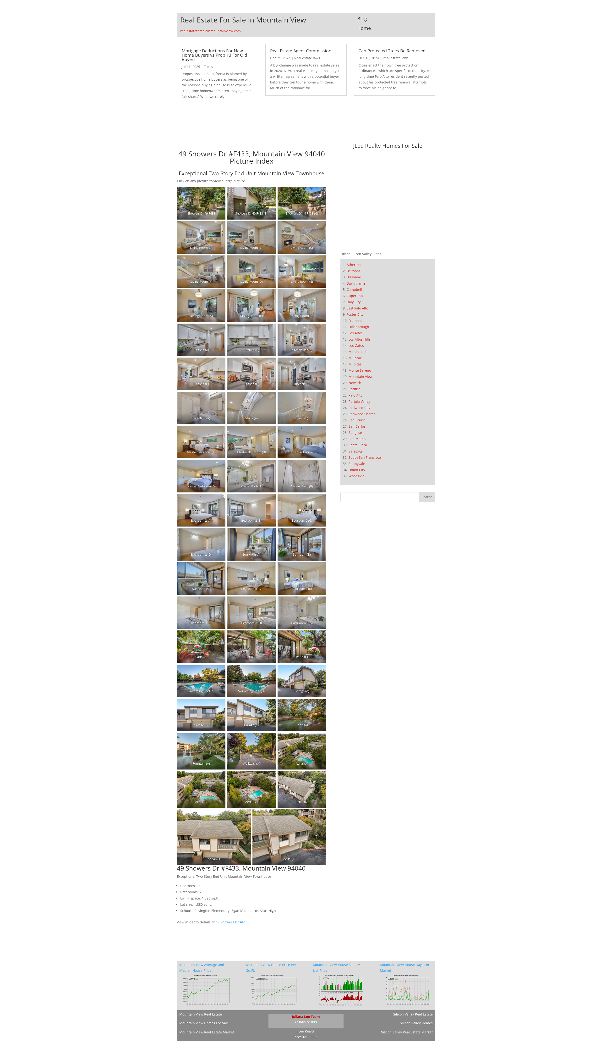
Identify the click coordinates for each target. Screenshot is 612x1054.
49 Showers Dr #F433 (232, 922)
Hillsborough (359, 327)
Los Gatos (356, 345)
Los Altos (356, 333)
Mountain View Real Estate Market (206, 1032)
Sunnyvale (357, 463)
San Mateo (357, 438)
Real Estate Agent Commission (300, 51)
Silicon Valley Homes (416, 1023)
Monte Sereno (360, 370)
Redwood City (359, 407)
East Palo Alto (357, 308)
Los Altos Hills (360, 339)
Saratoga (356, 451)
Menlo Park (357, 351)
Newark (355, 383)
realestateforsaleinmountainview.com (210, 31)
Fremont (355, 320)
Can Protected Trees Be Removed (392, 51)
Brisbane (354, 277)
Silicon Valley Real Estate (413, 1014)
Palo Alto (355, 395)
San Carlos (357, 426)
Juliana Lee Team (306, 1016)
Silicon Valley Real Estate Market (407, 1032)
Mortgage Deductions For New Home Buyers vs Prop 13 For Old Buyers (214, 55)
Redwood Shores (362, 414)
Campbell (354, 289)
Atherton (354, 264)
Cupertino (355, 295)
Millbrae (355, 358)
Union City (357, 470)
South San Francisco (365, 457)
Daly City (354, 302)
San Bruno (357, 420)
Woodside (356, 476)
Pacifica (355, 389)
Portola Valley (359, 401)
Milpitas (355, 364)
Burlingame (356, 283)
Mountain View (360, 376)
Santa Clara (358, 445)
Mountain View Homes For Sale (204, 1023)
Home (364, 28)
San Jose (355, 432)
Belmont (353, 271)
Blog (362, 18)
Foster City (355, 314)
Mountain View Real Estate (200, 1014)
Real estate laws (307, 58)
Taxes (208, 66)
